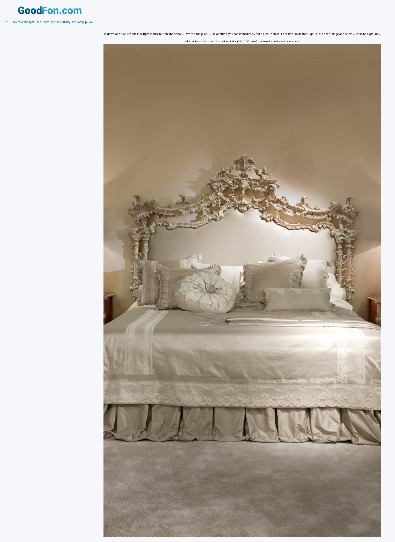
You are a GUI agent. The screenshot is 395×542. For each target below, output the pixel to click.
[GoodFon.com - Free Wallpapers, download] (49, 13)
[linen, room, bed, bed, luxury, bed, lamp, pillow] (242, 535)
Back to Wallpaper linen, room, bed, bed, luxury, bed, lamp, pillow (52, 22)
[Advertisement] (49, 73)
